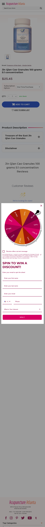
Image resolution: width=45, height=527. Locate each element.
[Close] (41, 205)
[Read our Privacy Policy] (40, 254)
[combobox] (7, 301)
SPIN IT (22, 317)
